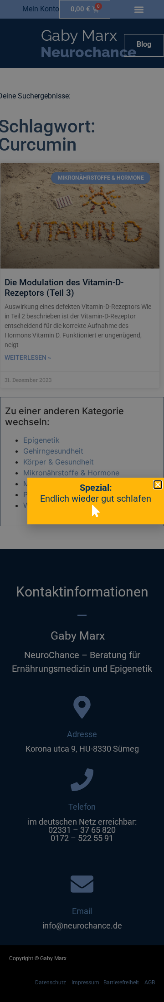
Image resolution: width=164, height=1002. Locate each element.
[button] (157, 484)
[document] (82, 501)
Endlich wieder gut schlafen (95, 498)
